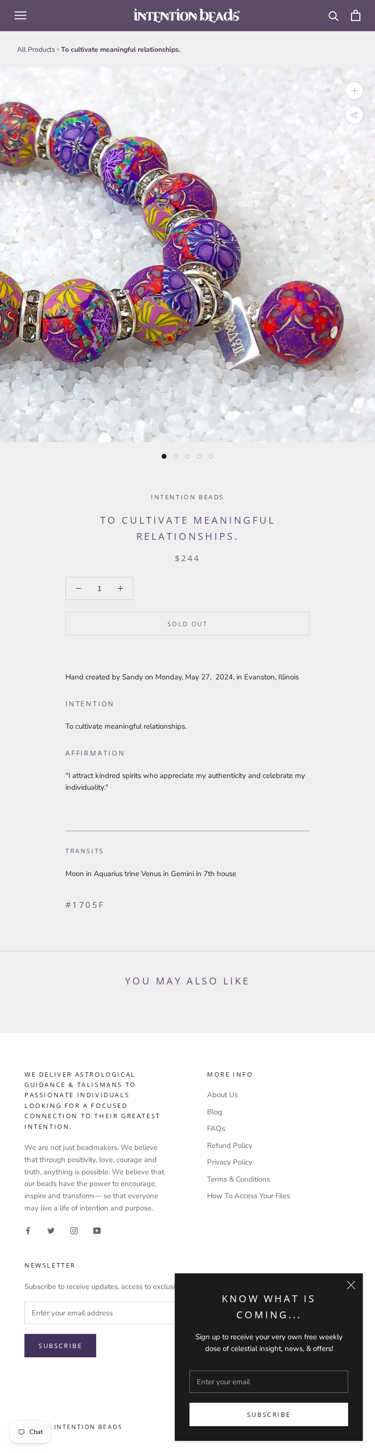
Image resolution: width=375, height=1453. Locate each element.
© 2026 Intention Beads (73, 1427)
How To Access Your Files (248, 1196)
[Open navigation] (20, 15)
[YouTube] (97, 1230)
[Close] (351, 1285)
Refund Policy (229, 1145)
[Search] (334, 15)
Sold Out (187, 623)
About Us (222, 1095)
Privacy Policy (229, 1162)
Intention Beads (187, 496)
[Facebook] (28, 1230)
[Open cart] (355, 15)
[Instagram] (74, 1230)
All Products (36, 49)
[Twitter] (51, 1230)
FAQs (216, 1128)
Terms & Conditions (238, 1179)
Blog (214, 1112)
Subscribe (269, 1414)
